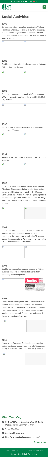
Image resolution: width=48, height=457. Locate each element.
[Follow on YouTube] (26, 1)
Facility (31, 451)
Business (23, 451)
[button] (44, 7)
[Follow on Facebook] (23, 1)
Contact (39, 451)
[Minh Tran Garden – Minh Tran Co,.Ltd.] (13, 7)
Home (7, 451)
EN (31, 1)
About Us (14, 451)
